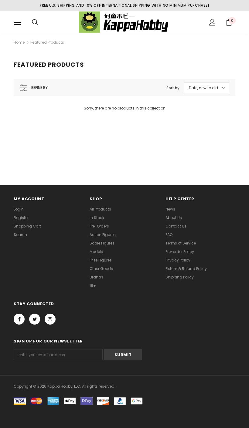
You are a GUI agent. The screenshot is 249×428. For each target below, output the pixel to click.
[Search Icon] (35, 22)
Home (19, 42)
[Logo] (124, 22)
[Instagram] (50, 319)
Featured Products (47, 42)
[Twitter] (34, 319)
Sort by (172, 87)
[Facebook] (19, 319)
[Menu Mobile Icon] (17, 22)
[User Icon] (212, 22)
